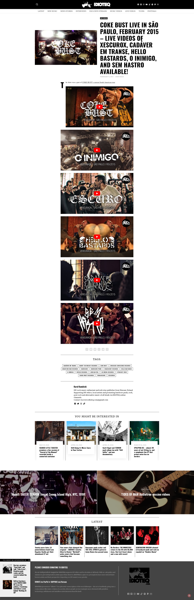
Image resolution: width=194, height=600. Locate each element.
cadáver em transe (69, 366)
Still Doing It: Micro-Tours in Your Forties (81, 448)
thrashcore (101, 375)
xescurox (111, 375)
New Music (52, 11)
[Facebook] (138, 4)
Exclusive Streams (98, 11)
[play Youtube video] (99, 106)
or (49, 581)
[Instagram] (143, 4)
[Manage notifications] (189, 595)
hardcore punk (96, 369)
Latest (41, 11)
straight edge (122, 372)
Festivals (152, 11)
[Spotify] (152, 4)
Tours (141, 11)
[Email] (158, 4)
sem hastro (94, 372)
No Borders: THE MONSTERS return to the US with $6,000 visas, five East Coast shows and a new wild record (122, 550)
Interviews (81, 11)
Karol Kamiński (80, 386)
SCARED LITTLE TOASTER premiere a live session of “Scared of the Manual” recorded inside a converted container (49, 452)
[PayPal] (155, 4)
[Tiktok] (149, 4)
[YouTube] (146, 4)
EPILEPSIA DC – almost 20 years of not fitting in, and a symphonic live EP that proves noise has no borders (144, 452)
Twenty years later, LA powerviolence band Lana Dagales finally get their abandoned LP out (44, 550)
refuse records (82, 372)
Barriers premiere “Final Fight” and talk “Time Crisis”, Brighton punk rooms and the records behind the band (20, 571)
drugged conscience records (120, 366)
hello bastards (126, 369)
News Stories (66, 11)
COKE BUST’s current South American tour (98, 82)
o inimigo (70, 372)
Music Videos (116, 11)
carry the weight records (88, 366)
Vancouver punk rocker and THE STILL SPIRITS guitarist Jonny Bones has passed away (96, 549)
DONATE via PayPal (41, 581)
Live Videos (130, 11)
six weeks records (107, 372)
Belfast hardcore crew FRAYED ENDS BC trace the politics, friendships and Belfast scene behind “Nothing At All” (20, 587)
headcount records (111, 369)
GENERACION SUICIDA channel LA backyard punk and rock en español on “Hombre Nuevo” (147, 549)
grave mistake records (70, 369)
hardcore (84, 369)
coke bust (103, 366)
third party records (86, 375)
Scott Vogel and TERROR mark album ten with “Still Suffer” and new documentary (113, 450)
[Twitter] (141, 4)
